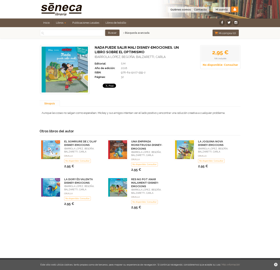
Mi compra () (227, 33)
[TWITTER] (229, 23)
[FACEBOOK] (222, 23)
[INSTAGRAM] (236, 23)
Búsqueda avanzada (136, 33)
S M (123, 63)
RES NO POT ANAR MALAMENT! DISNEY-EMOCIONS (145, 183)
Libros (60, 22)
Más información (231, 264)
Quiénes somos (180, 9)
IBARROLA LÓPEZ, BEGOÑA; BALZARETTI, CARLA (130, 57)
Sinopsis (49, 103)
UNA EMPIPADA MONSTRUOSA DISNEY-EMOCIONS (146, 145)
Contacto (200, 9)
